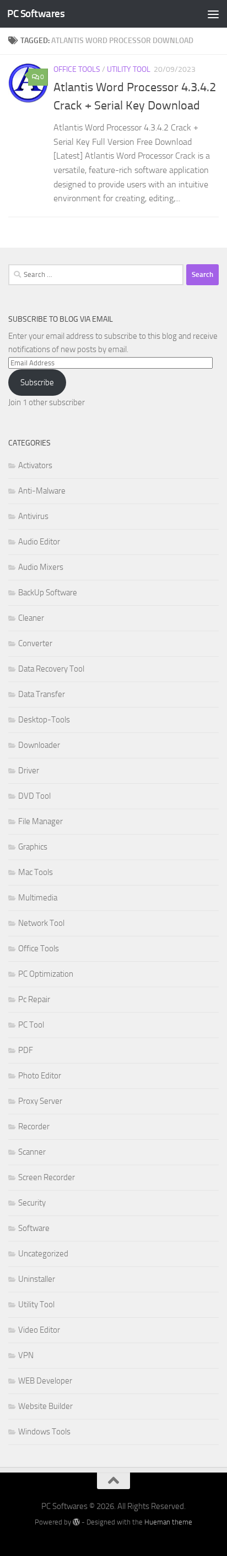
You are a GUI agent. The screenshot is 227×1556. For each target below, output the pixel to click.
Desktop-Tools (44, 720)
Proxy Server (40, 1101)
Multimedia (37, 898)
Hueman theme (168, 1522)
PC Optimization (45, 974)
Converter (35, 643)
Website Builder (45, 1406)
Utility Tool (128, 69)
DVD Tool (34, 796)
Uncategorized (43, 1254)
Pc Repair (34, 999)
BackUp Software (47, 593)
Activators (35, 465)
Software (34, 1228)
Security (32, 1203)
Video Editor (39, 1330)
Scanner (32, 1152)
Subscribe (37, 382)
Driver (28, 771)
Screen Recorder (46, 1177)
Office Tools (76, 69)
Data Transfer (41, 694)
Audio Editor (39, 542)
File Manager (40, 821)
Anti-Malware (42, 491)
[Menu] (213, 14)
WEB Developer (45, 1381)
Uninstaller (36, 1279)
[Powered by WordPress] (76, 1522)
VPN (26, 1355)
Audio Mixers (40, 567)
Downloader (39, 745)
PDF (25, 1050)
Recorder (34, 1126)
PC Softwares (35, 13)
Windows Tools (44, 1432)
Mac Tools (35, 872)
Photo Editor (39, 1076)
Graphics (32, 847)
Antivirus (33, 516)
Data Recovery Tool (51, 669)
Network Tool (41, 923)
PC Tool (31, 1025)
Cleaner (31, 618)
